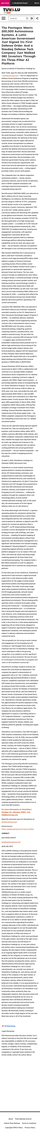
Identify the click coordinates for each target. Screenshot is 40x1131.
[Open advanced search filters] (31, 18)
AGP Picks (5, 3)
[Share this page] (37, 18)
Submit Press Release (12, 1123)
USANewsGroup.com (10, 76)
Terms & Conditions (29, 1123)
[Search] (27, 18)
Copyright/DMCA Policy (14, 1128)
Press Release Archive (23, 1119)
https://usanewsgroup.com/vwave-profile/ (18, 829)
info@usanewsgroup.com (11, 842)
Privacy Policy (30, 1128)
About (11, 1119)
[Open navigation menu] (3, 18)
